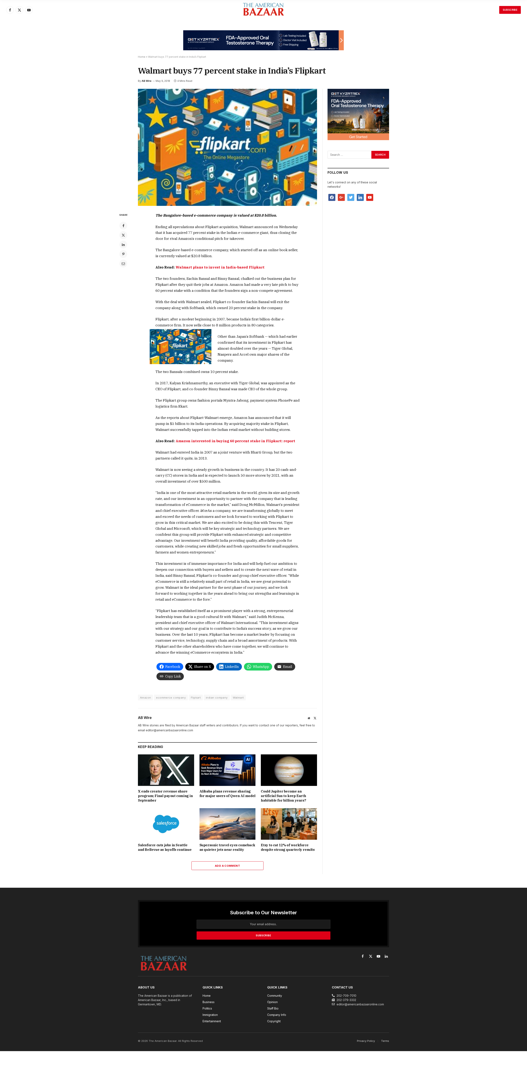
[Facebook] (123, 226)
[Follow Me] (350, 197)
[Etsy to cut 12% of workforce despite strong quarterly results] (289, 824)
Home (141, 56)
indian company (216, 697)
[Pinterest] (123, 254)
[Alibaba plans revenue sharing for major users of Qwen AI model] (227, 770)
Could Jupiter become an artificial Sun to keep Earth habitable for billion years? (283, 795)
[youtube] (369, 197)
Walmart (238, 697)
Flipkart (196, 697)
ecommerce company (171, 697)
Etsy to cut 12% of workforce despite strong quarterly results (288, 847)
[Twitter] (123, 235)
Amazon (145, 697)
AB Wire (147, 80)
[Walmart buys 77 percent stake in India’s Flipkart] (227, 147)
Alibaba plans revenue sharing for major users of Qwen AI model (227, 793)
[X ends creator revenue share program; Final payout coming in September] (166, 770)
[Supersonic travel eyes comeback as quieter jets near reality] (227, 824)
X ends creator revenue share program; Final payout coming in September (165, 795)
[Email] (123, 263)
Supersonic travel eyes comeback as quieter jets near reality (227, 847)
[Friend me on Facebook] (331, 197)
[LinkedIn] (123, 245)
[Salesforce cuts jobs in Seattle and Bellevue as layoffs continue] (166, 824)
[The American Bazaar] (263, 10)
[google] (341, 197)
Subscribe (510, 9)
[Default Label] (360, 197)
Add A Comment (227, 865)
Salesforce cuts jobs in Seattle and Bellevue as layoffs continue (164, 847)
